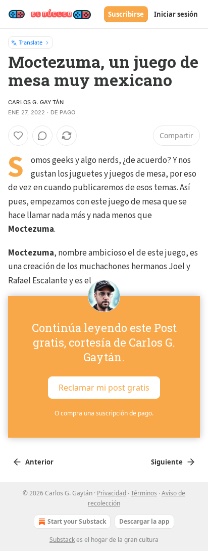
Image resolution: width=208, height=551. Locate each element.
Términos (144, 493)
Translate (30, 42)
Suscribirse (126, 14)
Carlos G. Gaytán (36, 102)
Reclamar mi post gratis (104, 387)
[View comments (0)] (42, 135)
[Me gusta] (18, 135)
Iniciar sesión (176, 14)
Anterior (39, 462)
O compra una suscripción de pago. (104, 413)
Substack (62, 539)
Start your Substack (76, 521)
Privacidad (111, 493)
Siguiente (167, 462)
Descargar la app (144, 521)
